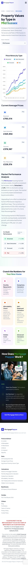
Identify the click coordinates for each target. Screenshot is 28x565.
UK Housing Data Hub (7, 458)
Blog (2, 503)
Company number (18, 558)
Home (3, 11)
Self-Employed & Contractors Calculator (12, 480)
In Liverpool (4, 450)
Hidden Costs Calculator (7, 483)
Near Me (3, 452)
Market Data (10, 11)
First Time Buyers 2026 (7, 497)
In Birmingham (5, 443)
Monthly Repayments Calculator (9, 473)
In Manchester (5, 445)
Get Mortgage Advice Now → (14, 416)
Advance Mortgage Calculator (9, 471)
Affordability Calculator (7, 478)
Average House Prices (7, 461)
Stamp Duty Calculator (7, 476)
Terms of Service (5, 508)
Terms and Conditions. (14, 545)
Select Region (5, 39)
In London (4, 441)
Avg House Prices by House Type (10, 463)
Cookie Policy (5, 513)
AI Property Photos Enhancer (9, 489)
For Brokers (4, 506)
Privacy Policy (5, 510)
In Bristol (3, 448)
